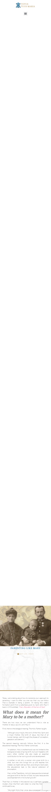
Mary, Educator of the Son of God (32, 707)
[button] (26, 14)
